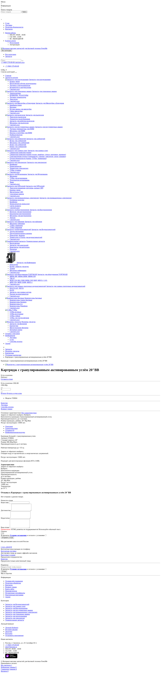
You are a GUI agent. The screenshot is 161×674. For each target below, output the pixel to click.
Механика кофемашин (18, 270)
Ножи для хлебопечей (18, 145)
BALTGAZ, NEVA (17, 288)
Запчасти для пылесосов (35, 115)
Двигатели (14, 99)
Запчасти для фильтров (18, 324)
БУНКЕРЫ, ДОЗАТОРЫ (19, 95)
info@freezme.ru (11, 647)
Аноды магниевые (17, 231)
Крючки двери (15, 190)
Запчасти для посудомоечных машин (49, 127)
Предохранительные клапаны (21, 233)
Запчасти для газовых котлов (20, 292)
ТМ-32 (12, 278)
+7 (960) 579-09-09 (12, 66)
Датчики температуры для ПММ (22, 129)
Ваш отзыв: (5, 527)
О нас (7, 23)
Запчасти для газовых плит (38, 150)
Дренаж (12, 218)
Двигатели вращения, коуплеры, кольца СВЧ (26, 188)
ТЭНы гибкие (15, 316)
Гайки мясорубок (16, 111)
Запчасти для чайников (33, 222)
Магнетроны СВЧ (16, 192)
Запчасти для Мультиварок (37, 174)
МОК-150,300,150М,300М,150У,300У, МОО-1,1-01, (29, 280)
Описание (9, 426)
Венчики (13, 107)
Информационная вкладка (15, 432)
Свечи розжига (15, 206)
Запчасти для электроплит (37, 162)
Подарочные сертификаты (15, 593)
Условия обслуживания (14, 581)
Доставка (8, 25)
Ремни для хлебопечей (18, 147)
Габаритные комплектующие (20, 152)
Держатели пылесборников (20, 119)
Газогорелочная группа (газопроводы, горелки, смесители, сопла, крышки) (38, 156)
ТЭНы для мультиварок (18, 178)
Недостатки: (5, 518)
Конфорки (13, 164)
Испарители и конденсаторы (20, 87)
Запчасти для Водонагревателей (43, 229)
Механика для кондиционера (20, 216)
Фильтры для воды (28, 322)
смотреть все (20, 62)
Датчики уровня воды (18, 97)
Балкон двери (15, 81)
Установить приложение (14, 635)
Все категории (10, 54)
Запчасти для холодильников (40, 79)
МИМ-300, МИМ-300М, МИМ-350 (23, 276)
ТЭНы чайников (16, 227)
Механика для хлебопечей (19, 143)
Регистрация (14, 43)
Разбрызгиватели (16, 135)
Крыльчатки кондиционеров (20, 214)
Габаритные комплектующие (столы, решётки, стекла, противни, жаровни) (38, 154)
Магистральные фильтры (19, 328)
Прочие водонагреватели (19, 294)
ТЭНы (14, 310)
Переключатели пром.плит (20, 204)
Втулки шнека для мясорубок (21, 109)
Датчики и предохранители (20, 85)
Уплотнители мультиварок (19, 180)
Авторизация (14, 45)
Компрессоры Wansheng (18, 306)
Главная (8, 76)
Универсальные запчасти (35, 241)
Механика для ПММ (17, 131)
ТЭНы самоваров (16, 225)
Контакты (9, 29)
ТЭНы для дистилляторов (19, 318)
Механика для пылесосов (19, 123)
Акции (7, 343)
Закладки (8, 631)
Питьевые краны (16, 330)
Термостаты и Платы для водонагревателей (26, 237)
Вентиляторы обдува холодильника (23, 83)
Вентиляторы (15, 243)
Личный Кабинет (11, 628)
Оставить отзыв (7, 379)
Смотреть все (15, 89)
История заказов (11, 629)
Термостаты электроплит (19, 168)
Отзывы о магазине (12, 334)
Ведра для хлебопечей (18, 141)
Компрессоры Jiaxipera (18, 302)
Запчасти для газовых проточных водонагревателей (65, 286)
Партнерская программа (14, 595)
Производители (11, 591)
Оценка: (4, 531)
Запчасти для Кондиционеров (41, 210)
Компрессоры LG (16, 304)
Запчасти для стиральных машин (44, 91)
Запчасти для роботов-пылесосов (22, 121)
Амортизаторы (15, 93)
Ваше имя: (5, 502)
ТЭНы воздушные (16, 314)
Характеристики (11, 428)
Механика (13, 176)
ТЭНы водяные (15, 312)
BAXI (12, 290)
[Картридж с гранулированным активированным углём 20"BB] (29, 364)
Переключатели (15, 166)
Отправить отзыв (7, 537)
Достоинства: (6, 510)
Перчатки (13, 249)
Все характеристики (29, 413)
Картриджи (14, 326)
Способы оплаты (16, 341)
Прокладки (14, 264)
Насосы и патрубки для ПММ (21, 133)
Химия (12, 268)
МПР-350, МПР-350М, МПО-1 (21, 282)
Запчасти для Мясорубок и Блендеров (50, 103)
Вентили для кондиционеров (20, 212)
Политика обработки (13, 583)
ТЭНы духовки (15, 170)
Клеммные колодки (17, 200)
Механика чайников (17, 223)
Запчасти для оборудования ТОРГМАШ (52, 274)
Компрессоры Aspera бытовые (21, 300)
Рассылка (8, 633)
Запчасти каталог (11, 77)
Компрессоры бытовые (33, 298)
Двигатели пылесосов (18, 117)
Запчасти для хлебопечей (35, 139)
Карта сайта (9, 589)
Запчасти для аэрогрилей (19, 245)
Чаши (12, 182)
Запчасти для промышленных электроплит (56, 198)
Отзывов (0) (9, 430)
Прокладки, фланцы (17, 235)
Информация (10, 336)
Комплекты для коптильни (20, 247)
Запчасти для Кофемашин (26, 263)
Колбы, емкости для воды (19, 266)
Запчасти (8, 56)
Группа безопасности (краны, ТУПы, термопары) (28, 158)
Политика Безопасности (14, 27)
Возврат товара (11, 587)
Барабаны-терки (16, 105)
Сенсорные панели (17, 194)
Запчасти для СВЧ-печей (35, 186)
